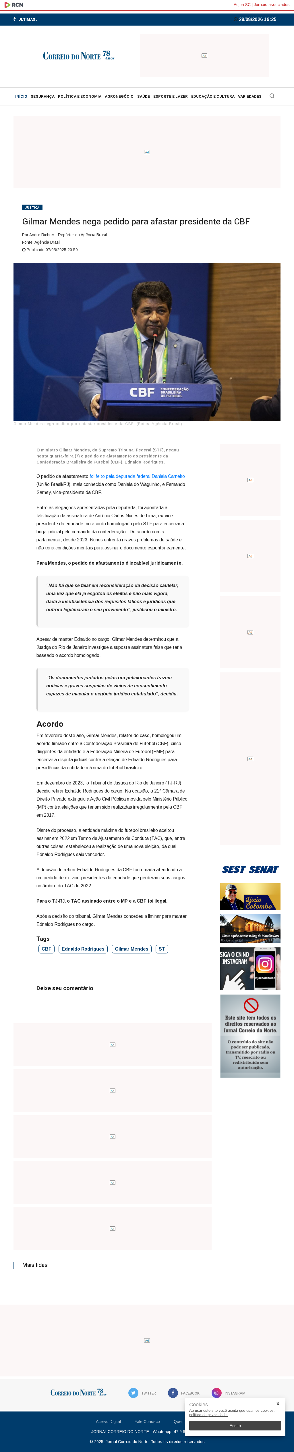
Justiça (32, 207)
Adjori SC (242, 4)
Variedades (250, 96)
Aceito (235, 1425)
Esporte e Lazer (170, 96)
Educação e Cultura (213, 96)
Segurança (43, 96)
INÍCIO (21, 96)
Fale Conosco (147, 1421)
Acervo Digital (108, 1421)
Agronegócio (119, 96)
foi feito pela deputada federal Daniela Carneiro (137, 476)
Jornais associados (272, 4)
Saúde (143, 96)
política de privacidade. (208, 1415)
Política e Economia (79, 96)
